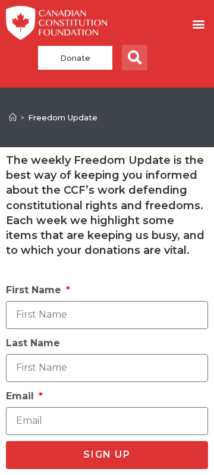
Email (21, 396)
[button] (198, 23)
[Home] (13, 117)
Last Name (33, 343)
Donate (75, 58)
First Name (35, 290)
